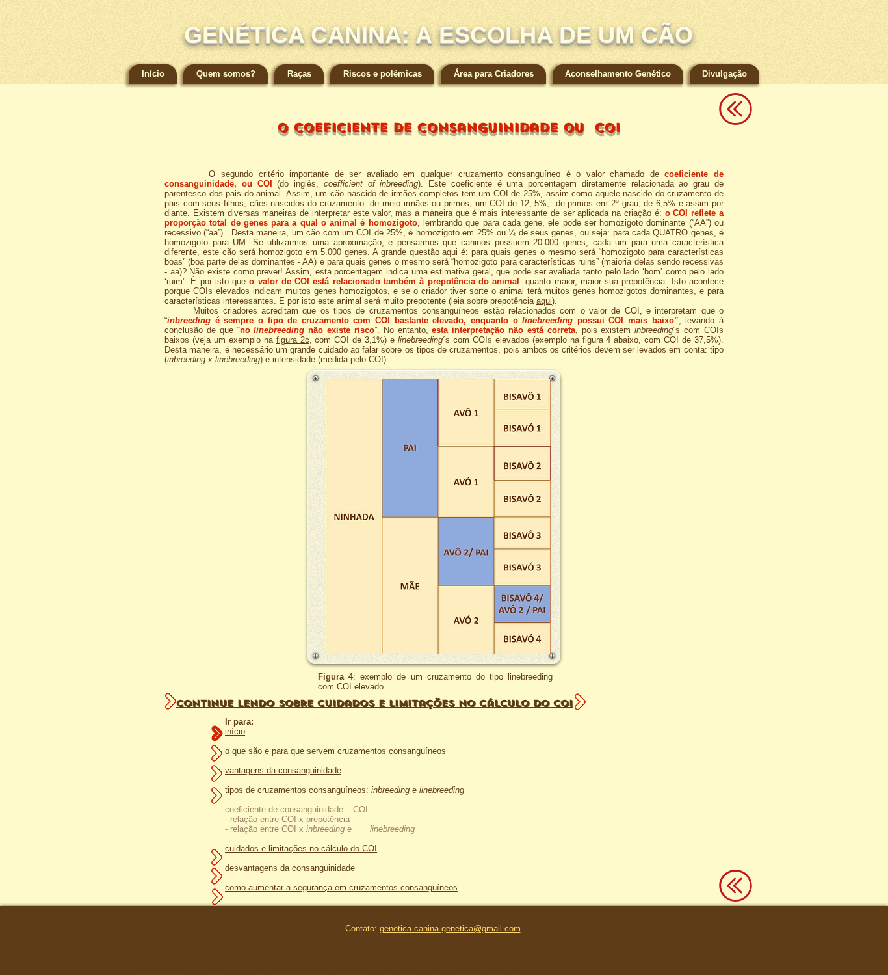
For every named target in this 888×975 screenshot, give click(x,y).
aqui (544, 301)
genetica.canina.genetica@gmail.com (450, 928)
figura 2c (292, 340)
